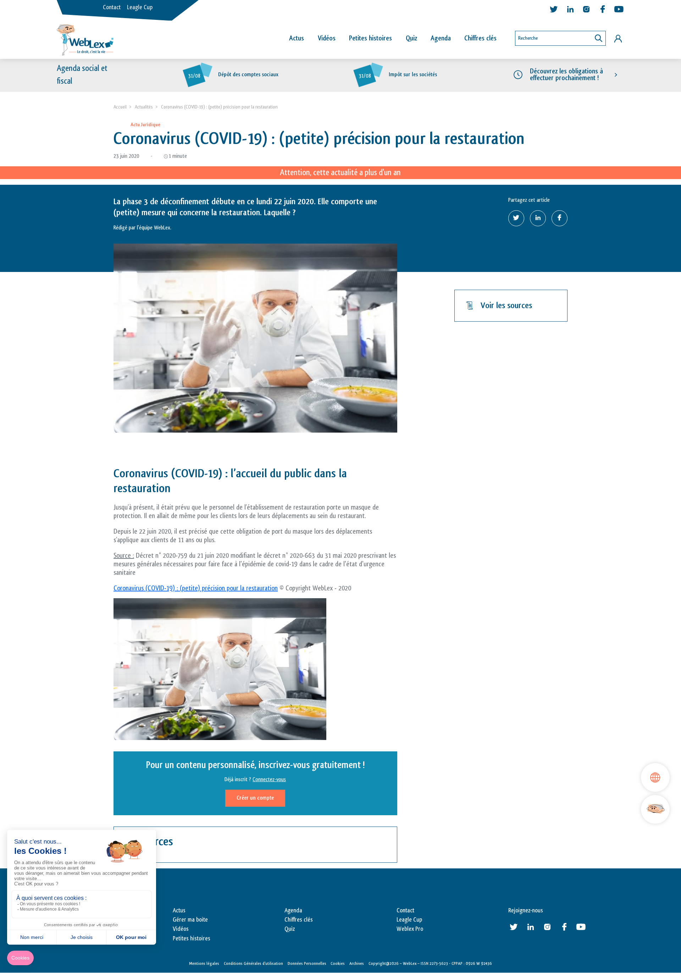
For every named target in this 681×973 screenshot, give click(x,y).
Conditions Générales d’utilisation (253, 963)
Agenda (441, 38)
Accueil (120, 107)
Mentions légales (204, 963)
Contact (112, 7)
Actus (296, 38)
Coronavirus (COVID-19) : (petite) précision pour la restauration (196, 588)
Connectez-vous (269, 779)
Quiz (411, 38)
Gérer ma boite (190, 920)
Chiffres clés (480, 38)
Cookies (338, 963)
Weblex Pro (410, 929)
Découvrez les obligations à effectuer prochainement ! (566, 74)
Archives (356, 963)
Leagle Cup (140, 7)
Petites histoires (370, 38)
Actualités (144, 107)
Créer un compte (255, 798)
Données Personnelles (307, 963)
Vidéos (327, 38)
